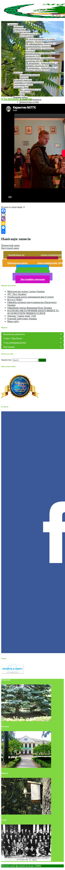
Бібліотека (18, 73)
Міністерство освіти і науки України (26, 291)
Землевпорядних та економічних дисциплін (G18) (40, 54)
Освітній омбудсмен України (22, 318)
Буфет (22, 95)
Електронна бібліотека (29, 75)
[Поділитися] (32, 232)
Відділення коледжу (28, 34)
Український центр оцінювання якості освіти (30, 297)
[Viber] (32, 219)
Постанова (9, 347)
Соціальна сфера (20, 87)
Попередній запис (10, 245)
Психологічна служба (29, 102)
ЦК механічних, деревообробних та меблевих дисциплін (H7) (41, 64)
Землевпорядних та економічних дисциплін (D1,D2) (40, 59)
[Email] (32, 215)
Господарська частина (23, 85)
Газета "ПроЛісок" (13, 338)
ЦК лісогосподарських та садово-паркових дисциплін (40, 40)
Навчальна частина (21, 32)
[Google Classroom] (32, 223)
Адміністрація (19, 29)
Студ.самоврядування (14, 342)
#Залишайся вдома (16, 99)
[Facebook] (32, 211)
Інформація (18, 27)
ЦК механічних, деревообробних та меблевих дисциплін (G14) (41, 69)
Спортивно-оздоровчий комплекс (28, 82)
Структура (12, 24)
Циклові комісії (26, 37)
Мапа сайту (13, 321)
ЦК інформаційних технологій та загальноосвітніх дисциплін (40, 45)
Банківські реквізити (14, 334)
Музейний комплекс (22, 80)
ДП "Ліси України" (17, 294)
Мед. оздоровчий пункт (30, 90)
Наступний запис (10, 248)
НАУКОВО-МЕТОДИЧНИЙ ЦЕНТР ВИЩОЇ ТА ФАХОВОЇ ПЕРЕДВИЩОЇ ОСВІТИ (33, 311)
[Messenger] (32, 227)
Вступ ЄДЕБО (14, 299)
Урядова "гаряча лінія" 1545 (21, 316)
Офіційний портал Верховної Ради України (29, 307)
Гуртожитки (24, 92)
